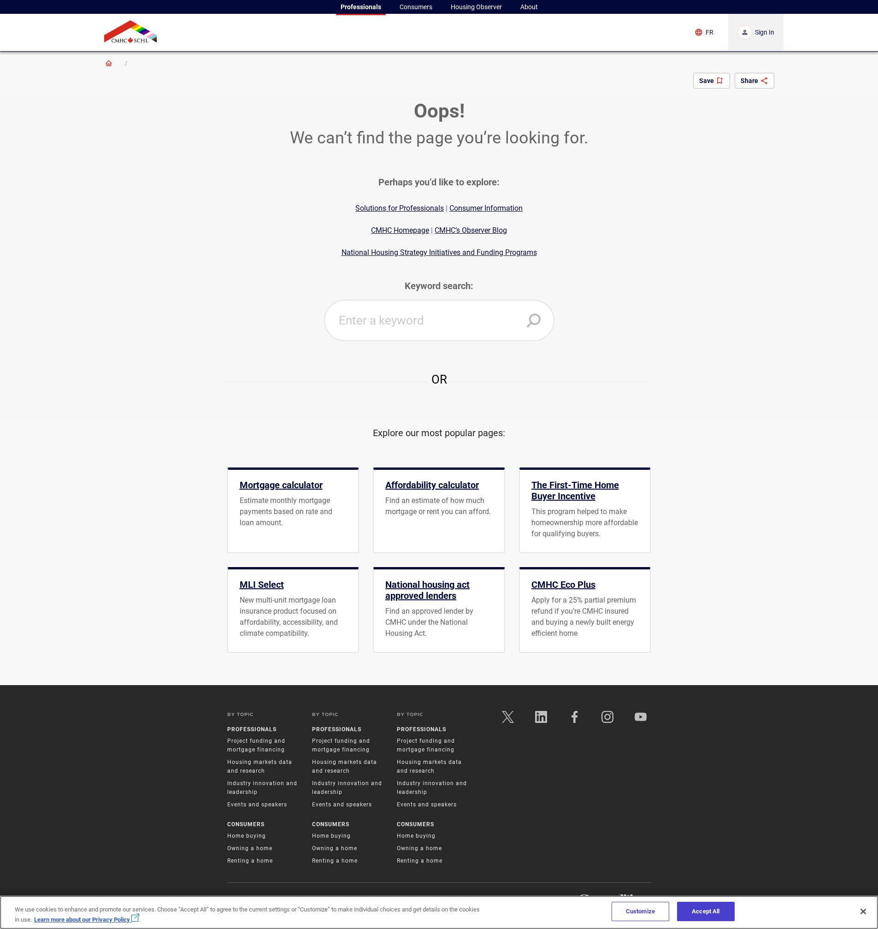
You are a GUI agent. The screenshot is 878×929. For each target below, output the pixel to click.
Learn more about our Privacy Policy (82, 919)
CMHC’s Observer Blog (471, 230)
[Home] (108, 63)
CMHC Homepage (400, 230)
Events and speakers (257, 804)
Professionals (252, 729)
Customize (640, 911)
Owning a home (249, 848)
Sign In (764, 32)
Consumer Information (486, 208)
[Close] (863, 911)
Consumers (246, 824)
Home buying (246, 836)
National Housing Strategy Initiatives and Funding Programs (439, 252)
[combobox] (439, 320)
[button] (533, 320)
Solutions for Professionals (399, 208)
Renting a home (250, 861)
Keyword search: (439, 285)
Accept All (705, 911)
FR (709, 32)
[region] (439, 912)
